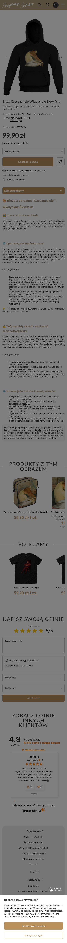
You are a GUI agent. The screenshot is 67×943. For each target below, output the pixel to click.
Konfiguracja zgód (33, 935)
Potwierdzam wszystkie (33, 926)
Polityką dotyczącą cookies (19, 908)
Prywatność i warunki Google (41, 916)
